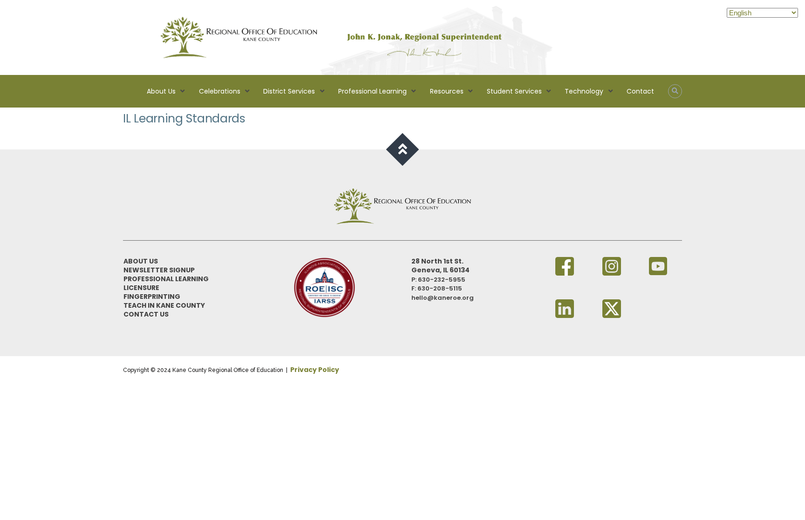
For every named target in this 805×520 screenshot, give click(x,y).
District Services (289, 91)
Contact (640, 91)
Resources (447, 91)
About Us (161, 91)
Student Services (514, 91)
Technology (584, 91)
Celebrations (219, 91)
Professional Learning (372, 91)
